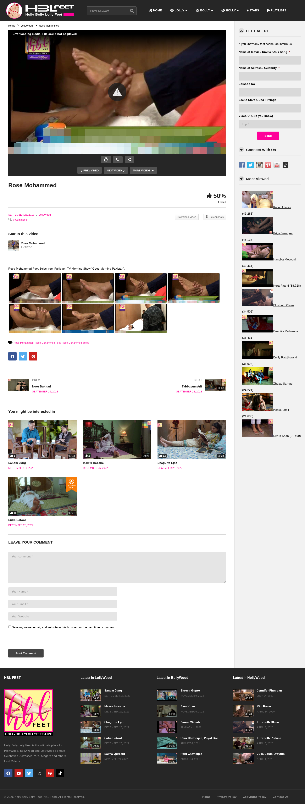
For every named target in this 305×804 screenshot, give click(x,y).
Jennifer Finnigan (269, 690)
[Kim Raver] (243, 711)
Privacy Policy (227, 796)
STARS (254, 10)
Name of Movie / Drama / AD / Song (264, 52)
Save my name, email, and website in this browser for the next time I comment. (63, 627)
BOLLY (204, 10)
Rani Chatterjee (191, 753)
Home (206, 796)
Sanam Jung (17, 462)
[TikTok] (60, 773)
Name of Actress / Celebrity (259, 68)
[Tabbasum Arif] (173, 386)
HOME (157, 10)
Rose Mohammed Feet (48, 342)
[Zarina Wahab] (167, 727)
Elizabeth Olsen (268, 722)
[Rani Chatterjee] (167, 758)
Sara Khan (188, 706)
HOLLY (230, 10)
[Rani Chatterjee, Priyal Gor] (167, 743)
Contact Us (280, 796)
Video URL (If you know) (256, 115)
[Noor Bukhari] (60, 386)
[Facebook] (8, 773)
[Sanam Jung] (42, 439)
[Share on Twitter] (23, 356)
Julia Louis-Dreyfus (271, 753)
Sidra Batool (17, 520)
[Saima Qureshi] (91, 758)
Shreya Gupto (190, 690)
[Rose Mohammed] (13, 245)
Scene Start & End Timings (257, 99)
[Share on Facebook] (12, 356)
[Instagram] (39, 773)
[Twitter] (29, 773)
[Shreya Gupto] (167, 695)
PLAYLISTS (278, 10)
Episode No (247, 84)
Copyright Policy (254, 796)
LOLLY (179, 10)
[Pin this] (33, 356)
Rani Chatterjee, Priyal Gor (199, 738)
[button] (117, 92)
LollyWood (45, 214)
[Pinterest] (50, 773)
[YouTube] (19, 773)
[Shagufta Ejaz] (191, 439)
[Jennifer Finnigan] (243, 695)
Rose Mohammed (33, 243)
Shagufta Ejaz (167, 462)
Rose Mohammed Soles (75, 342)
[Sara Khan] (167, 711)
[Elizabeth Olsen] (243, 727)
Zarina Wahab (190, 722)
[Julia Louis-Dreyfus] (243, 758)
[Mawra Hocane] (117, 439)
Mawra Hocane (93, 462)
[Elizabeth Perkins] (243, 743)
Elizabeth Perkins (269, 738)
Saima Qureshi (114, 753)
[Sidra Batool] (42, 496)
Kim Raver (264, 706)
